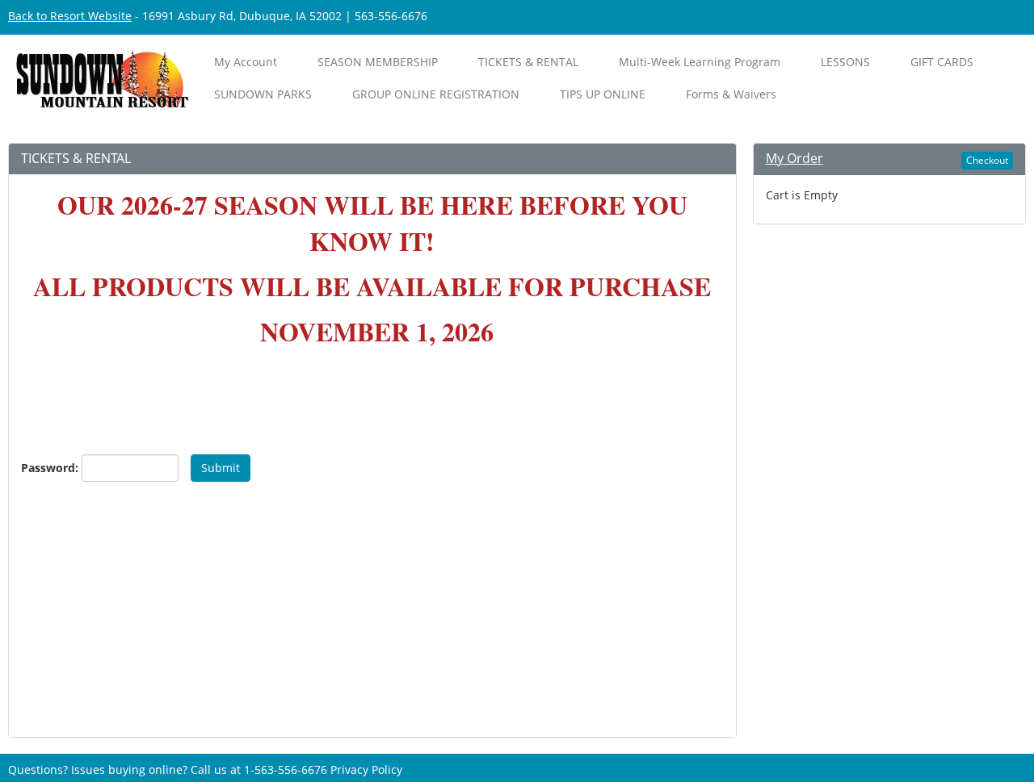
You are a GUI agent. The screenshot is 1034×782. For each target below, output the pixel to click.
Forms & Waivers (731, 94)
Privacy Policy (366, 769)
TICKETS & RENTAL (528, 61)
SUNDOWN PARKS (263, 94)
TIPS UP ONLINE (602, 94)
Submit (220, 467)
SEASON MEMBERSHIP (377, 61)
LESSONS (845, 61)
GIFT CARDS (941, 61)
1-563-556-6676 (285, 769)
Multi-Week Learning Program (699, 61)
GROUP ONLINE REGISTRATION (435, 94)
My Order (794, 158)
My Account (245, 61)
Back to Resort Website (70, 15)
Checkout (987, 160)
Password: (45, 467)
